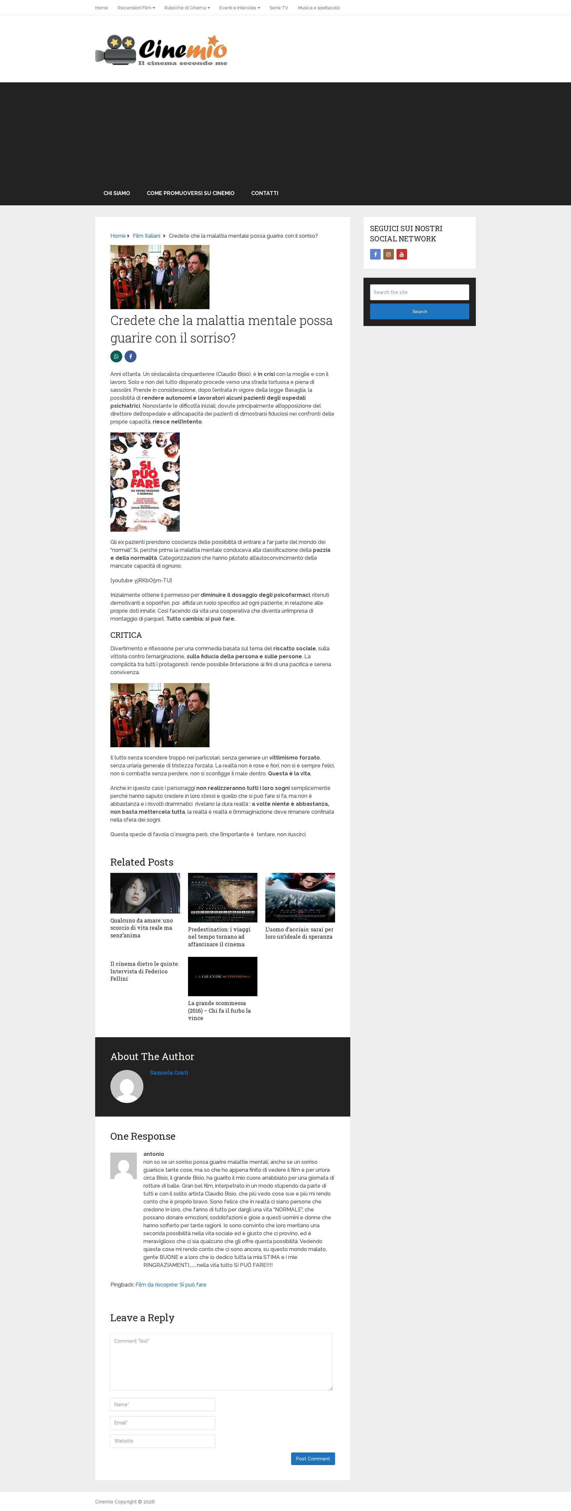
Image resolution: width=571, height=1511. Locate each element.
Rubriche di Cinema (185, 7)
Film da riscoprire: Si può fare (171, 1285)
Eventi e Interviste (237, 7)
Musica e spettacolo (319, 7)
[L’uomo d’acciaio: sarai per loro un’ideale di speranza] (300, 897)
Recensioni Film (134, 7)
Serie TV (279, 7)
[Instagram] (388, 254)
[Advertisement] (285, 132)
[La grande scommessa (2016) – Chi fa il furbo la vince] (223, 976)
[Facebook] (375, 254)
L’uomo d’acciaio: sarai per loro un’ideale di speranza (299, 933)
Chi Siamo (116, 193)
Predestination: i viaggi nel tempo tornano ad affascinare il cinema (219, 937)
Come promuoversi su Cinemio (191, 193)
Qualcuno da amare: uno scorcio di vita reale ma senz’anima (141, 928)
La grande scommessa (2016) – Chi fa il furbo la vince (219, 1010)
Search (419, 311)
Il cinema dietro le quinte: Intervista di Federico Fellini (144, 971)
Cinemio (104, 1501)
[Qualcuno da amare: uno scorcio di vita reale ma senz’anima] (145, 893)
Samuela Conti (169, 1072)
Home (101, 7)
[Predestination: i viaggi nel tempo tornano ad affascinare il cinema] (223, 897)
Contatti (264, 193)
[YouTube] (402, 254)
